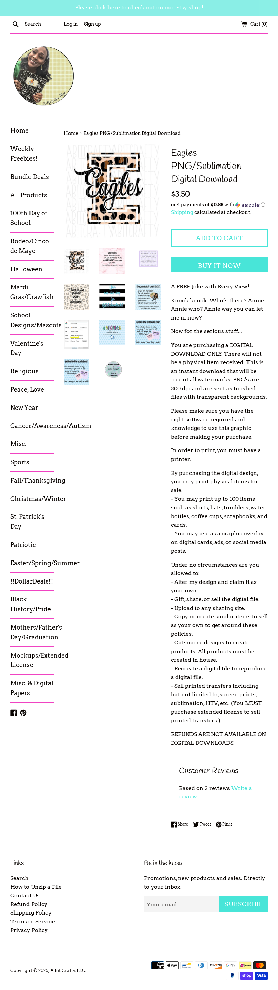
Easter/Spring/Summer (32, 563)
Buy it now (219, 265)
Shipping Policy (31, 912)
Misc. (18, 443)
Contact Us (25, 895)
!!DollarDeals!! (31, 581)
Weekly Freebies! (24, 153)
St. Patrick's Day (27, 521)
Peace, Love (27, 389)
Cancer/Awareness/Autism (32, 426)
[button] (219, 205)
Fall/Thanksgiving (32, 480)
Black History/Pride (30, 604)
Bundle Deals (29, 176)
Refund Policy (28, 904)
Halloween (26, 269)
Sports (19, 462)
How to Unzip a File (36, 887)
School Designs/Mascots (32, 320)
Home (19, 130)
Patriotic (23, 544)
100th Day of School (28, 218)
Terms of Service (32, 921)
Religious (24, 371)
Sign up (92, 24)
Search (19, 878)
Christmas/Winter (32, 498)
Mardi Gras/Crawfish (32, 292)
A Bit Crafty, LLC (67, 970)
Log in (71, 24)
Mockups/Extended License (32, 660)
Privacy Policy (29, 930)
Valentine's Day (26, 348)
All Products (28, 195)
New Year (24, 407)
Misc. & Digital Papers (32, 688)
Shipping (182, 212)
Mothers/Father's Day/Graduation (32, 632)
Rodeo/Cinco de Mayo (29, 246)
